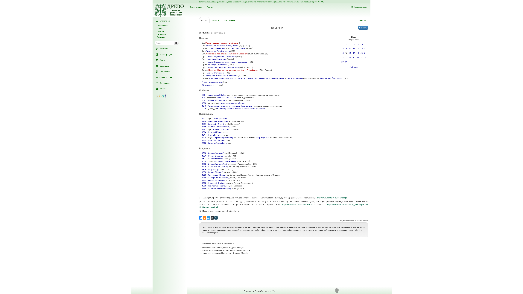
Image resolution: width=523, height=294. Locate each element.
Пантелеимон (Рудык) (218, 166)
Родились (161, 37)
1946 (204, 105)
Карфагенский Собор (216, 95)
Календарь (164, 65)
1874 (204, 161)
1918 (204, 137)
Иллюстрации (165, 54)
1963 (204, 183)
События (160, 31)
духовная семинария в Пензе (231, 103)
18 (354, 53)
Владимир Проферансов (225, 161)
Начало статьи (162, 25)
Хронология (164, 71)
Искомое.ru (226, 253)
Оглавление (164, 20)
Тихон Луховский (219, 118)
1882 (204, 164)
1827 (204, 123)
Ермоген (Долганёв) (224, 137)
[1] (249, 45)
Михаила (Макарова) (275, 78)
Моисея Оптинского (215, 72)
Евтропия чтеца (238, 48)
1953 (204, 174)
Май (351, 67)
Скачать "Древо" (166, 77)
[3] (239, 75)
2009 (204, 108)
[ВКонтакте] (200, 218)
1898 (204, 166)
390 (203, 95)
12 (358, 48)
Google (240, 247)
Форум (210, 6)
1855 (204, 126)
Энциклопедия (196, 6)
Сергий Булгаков (215, 155)
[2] (266, 53)
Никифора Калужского (216, 59)
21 (365, 53)
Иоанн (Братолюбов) (217, 164)
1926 (204, 169)
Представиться (360, 6)
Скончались (161, 34)
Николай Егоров (215, 132)
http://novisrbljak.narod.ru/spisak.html (298, 204)
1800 (204, 103)
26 (358, 57)
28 (365, 57)
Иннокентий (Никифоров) (219, 188)
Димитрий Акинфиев (217, 143)
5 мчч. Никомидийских (212, 82)
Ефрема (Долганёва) (255, 78)
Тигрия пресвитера (216, 48)
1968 (204, 185)
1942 (204, 140)
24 (350, 57)
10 (350, 48)
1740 (204, 121)
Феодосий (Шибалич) (217, 183)
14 (365, 48)
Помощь (163, 88)
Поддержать (164, 83)
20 (362, 53)
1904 (204, 132)
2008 (204, 143)
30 (346, 61)
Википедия (236, 250)
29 (342, 61)
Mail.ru (246, 250)
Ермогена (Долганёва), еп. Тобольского (227, 78)
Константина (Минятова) (331, 78)
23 (346, 57)
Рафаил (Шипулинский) (218, 126)
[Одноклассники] (204, 218)
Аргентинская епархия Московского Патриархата (230, 105)
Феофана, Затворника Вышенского (222, 75)
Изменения (164, 48)
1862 (204, 129)
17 (350, 53)
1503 (204, 118)
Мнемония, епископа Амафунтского (222, 45)
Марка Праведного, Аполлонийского (221, 42)
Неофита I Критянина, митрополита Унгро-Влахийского (233, 70)
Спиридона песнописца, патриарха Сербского (227, 53)
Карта (162, 60)
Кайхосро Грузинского (217, 64)
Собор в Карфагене (216, 100)
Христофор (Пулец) (217, 174)
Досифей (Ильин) (216, 123)
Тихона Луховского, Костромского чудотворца (227, 61)
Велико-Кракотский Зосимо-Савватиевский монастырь (241, 108)
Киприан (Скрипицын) (218, 121)
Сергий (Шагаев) (215, 172)
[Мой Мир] (208, 218)
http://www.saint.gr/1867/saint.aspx (332, 197)
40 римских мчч (209, 84)
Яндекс (232, 247)
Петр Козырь (213, 169)
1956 (204, 177)
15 (342, 53)
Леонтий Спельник (216, 180)
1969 (204, 188)
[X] (212, 218)
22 (342, 57)
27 (362, 57)
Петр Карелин (262, 137)
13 (362, 48)
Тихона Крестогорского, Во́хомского (223, 67)
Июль (356, 67)
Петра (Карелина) (295, 78)
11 (354, 48)
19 (358, 53)
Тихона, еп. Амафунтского (218, 51)
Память (160, 28)
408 (203, 100)
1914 (204, 134)
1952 (204, 172)
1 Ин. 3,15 (320, 2)
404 (203, 97)
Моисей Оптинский (220, 129)
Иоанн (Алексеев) (216, 153)
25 (354, 57)
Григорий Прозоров (216, 140)
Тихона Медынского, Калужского (221, 56)
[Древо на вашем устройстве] (337, 291)
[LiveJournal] (216, 218)
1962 (204, 180)
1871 (204, 155)
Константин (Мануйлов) (218, 185)
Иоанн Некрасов (215, 158)
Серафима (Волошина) (218, 177)
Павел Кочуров (214, 134)
